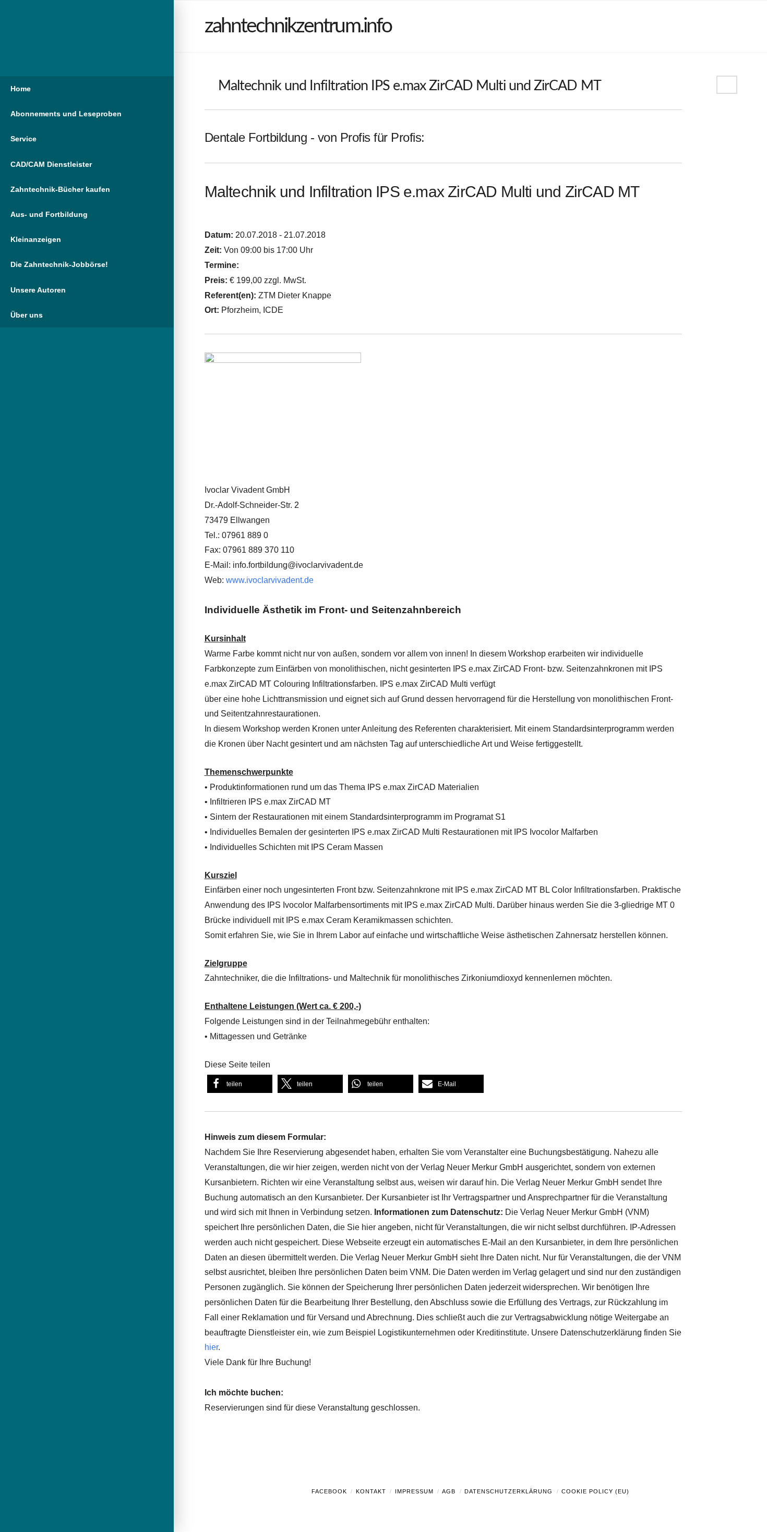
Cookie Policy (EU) (595, 1491)
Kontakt (371, 1491)
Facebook (329, 1491)
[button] (239, 1084)
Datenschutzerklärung (508, 1491)
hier (211, 1347)
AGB (449, 1491)
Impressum (414, 1491)
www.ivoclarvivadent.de (270, 580)
